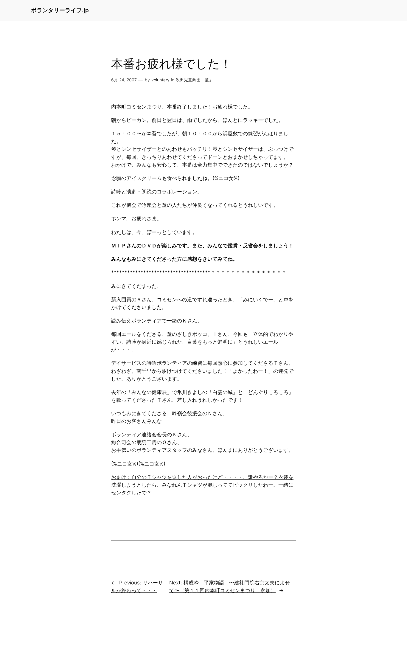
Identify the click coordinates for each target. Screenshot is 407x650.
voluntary (160, 79)
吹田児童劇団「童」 (194, 79)
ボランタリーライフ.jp (60, 10)
